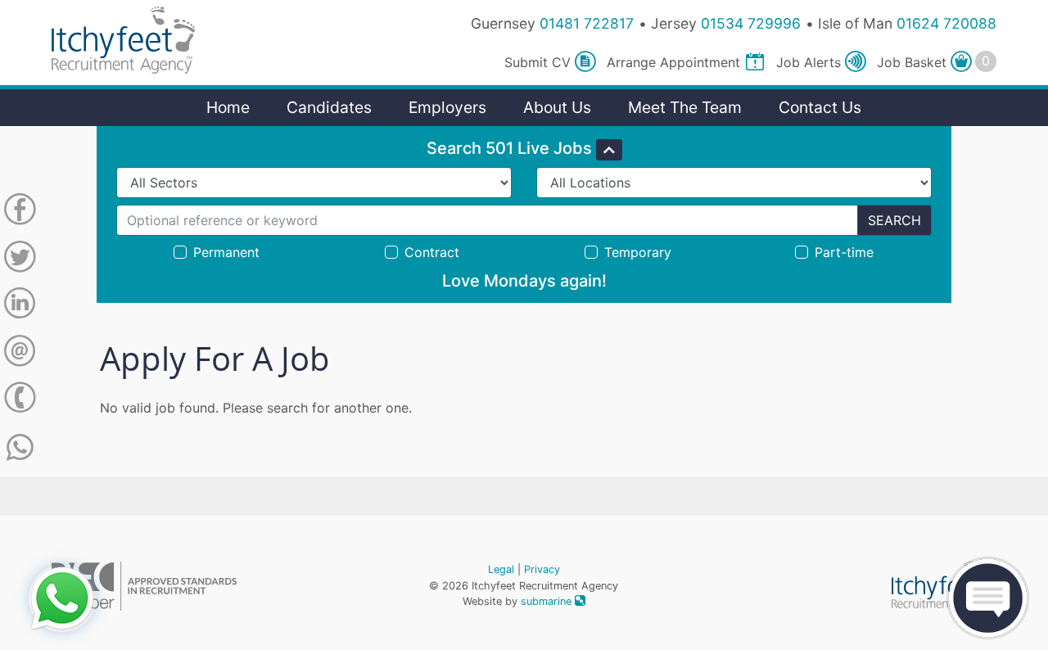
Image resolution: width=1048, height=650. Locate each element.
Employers (447, 107)
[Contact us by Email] (19, 353)
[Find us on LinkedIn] (19, 306)
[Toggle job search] (609, 149)
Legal (501, 569)
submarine (548, 601)
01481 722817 (587, 23)
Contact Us (820, 107)
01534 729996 (751, 23)
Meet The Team (685, 107)
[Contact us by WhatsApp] (20, 448)
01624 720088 (946, 23)
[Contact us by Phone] (19, 400)
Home (228, 107)
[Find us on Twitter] (19, 259)
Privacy (542, 569)
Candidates (329, 107)
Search (894, 220)
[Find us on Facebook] (19, 212)
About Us (557, 107)
